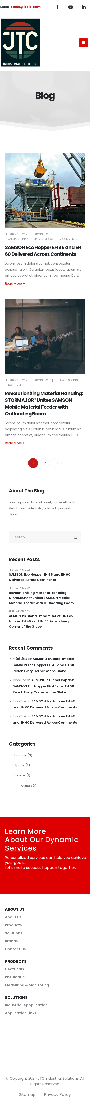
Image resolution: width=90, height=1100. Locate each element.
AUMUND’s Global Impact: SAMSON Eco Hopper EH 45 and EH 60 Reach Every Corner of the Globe (41, 621)
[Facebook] (57, 7)
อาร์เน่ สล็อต (20, 659)
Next (57, 463)
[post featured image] (45, 190)
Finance (26, 239)
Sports (38, 239)
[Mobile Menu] (83, 42)
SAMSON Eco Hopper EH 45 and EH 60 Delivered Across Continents (43, 251)
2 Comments (68, 239)
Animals (14, 239)
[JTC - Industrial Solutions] (20, 42)
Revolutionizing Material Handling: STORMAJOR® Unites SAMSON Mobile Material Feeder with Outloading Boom (44, 403)
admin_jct (42, 234)
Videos (49, 239)
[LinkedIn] (84, 7)
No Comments (18, 385)
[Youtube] (70, 7)
